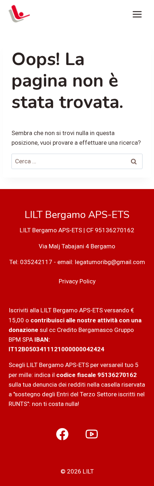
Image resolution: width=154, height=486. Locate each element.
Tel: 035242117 (30, 262)
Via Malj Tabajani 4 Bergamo (77, 246)
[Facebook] (62, 434)
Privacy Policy (77, 281)
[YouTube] (92, 434)
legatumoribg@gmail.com (110, 262)
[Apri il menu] (137, 14)
